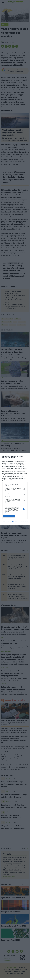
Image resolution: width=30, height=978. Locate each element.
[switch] (24, 489)
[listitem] (15, 485)
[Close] (26, 456)
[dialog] (15, 489)
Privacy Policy (24, 521)
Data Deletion (5, 521)
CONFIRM (9, 516)
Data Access (15, 521)
